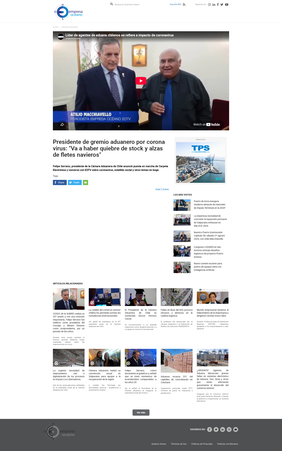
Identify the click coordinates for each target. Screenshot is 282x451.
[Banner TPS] (200, 162)
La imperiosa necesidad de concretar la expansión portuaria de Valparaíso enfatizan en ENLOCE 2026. (210, 220)
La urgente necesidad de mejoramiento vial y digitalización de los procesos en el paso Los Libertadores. (69, 375)
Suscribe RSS (175, 4)
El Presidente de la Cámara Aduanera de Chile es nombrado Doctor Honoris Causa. (141, 314)
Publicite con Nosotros (227, 444)
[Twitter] (221, 5)
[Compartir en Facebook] (60, 182)
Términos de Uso (179, 444)
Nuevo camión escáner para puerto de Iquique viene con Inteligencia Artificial (208, 266)
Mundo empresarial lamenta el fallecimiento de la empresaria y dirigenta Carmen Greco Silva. (212, 312)
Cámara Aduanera (69, 27)
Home (55, 27)
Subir (158, 189)
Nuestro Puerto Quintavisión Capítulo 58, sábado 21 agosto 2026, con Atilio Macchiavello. (209, 235)
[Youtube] (226, 5)
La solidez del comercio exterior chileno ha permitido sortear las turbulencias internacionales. (104, 312)
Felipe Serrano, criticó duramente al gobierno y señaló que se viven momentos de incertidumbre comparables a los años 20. (141, 376)
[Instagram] (209, 5)
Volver (166, 189)
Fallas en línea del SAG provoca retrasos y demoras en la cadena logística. (176, 312)
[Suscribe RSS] (184, 5)
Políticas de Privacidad (201, 444)
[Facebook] (218, 5)
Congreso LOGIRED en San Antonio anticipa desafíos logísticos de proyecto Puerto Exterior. (208, 251)
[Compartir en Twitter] (75, 182)
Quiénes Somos (158, 444)
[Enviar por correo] (85, 182)
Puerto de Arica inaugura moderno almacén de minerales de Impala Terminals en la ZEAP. (210, 204)
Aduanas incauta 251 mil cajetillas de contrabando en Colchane (176, 379)
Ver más (141, 412)
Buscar (111, 4)
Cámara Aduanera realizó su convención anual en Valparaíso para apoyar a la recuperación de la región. (104, 375)
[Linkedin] (213, 5)
